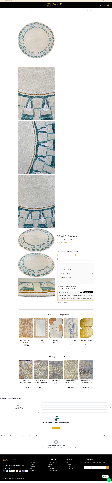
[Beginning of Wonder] (56, 328)
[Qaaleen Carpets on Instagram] (99, 478)
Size (58, 251)
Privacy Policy (51, 468)
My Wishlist (68, 464)
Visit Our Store (33, 470)
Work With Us (33, 468)
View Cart (68, 466)
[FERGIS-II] (41, 370)
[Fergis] (71, 328)
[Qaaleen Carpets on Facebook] (103, 1)
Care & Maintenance (52, 462)
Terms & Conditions (52, 470)
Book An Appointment (88, 292)
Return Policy (51, 466)
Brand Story (32, 462)
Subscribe (107, 467)
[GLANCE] (26, 328)
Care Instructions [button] (64, 273)
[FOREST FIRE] (71, 370)
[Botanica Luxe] (41, 328)
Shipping (50, 464)
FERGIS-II (41, 380)
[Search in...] (100, 5)
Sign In (67, 462)
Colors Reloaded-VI (86, 380)
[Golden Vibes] (86, 328)
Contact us (32, 466)
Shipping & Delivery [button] (65, 277)
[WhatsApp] (107, 1)
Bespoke (32, 464)
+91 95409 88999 (7, 465)
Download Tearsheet (62, 302)
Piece (66, 248)
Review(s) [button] (62, 281)
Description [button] (62, 265)
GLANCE (26, 380)
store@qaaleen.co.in (18, 465)
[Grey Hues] (56, 370)
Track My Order (69, 468)
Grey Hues (56, 380)
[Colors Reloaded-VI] (86, 370)
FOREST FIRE (71, 380)
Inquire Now (85, 255)
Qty (58, 248)
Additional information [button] (66, 269)
